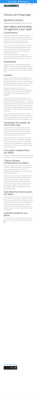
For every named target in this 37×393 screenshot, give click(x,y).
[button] (12, 368)
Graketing (18, 390)
